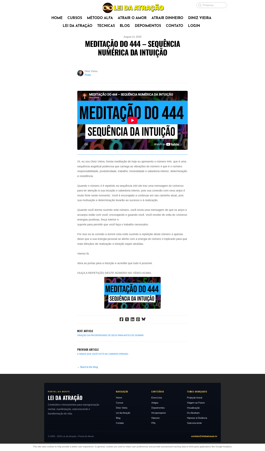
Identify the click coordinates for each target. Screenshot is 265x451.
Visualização (193, 407)
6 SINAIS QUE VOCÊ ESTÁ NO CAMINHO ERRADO (102, 354)
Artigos (154, 402)
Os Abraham (193, 413)
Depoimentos (158, 407)
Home (119, 397)
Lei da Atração (123, 413)
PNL (153, 423)
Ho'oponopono (158, 413)
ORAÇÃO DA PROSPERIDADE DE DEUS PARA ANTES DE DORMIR (110, 335)
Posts (88, 75)
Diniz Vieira (121, 407)
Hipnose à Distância (197, 418)
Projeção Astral (194, 397)
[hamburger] (40, 4)
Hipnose (155, 418)
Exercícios (156, 397)
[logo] (132, 7)
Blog (118, 418)
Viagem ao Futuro (196, 402)
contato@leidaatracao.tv (204, 436)
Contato (120, 423)
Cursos (119, 402)
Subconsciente (194, 423)
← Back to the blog (87, 367)
